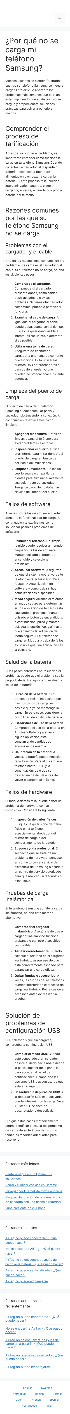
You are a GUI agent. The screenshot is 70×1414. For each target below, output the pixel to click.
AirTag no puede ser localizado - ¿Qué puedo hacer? (34, 1357)
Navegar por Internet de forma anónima (33, 1191)
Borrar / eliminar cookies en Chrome (31, 1185)
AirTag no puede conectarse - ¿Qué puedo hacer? (32, 1318)
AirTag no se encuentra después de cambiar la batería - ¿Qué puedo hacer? (32, 1343)
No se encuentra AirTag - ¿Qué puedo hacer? (33, 1330)
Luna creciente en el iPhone (25, 1208)
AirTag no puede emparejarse (26, 1281)
